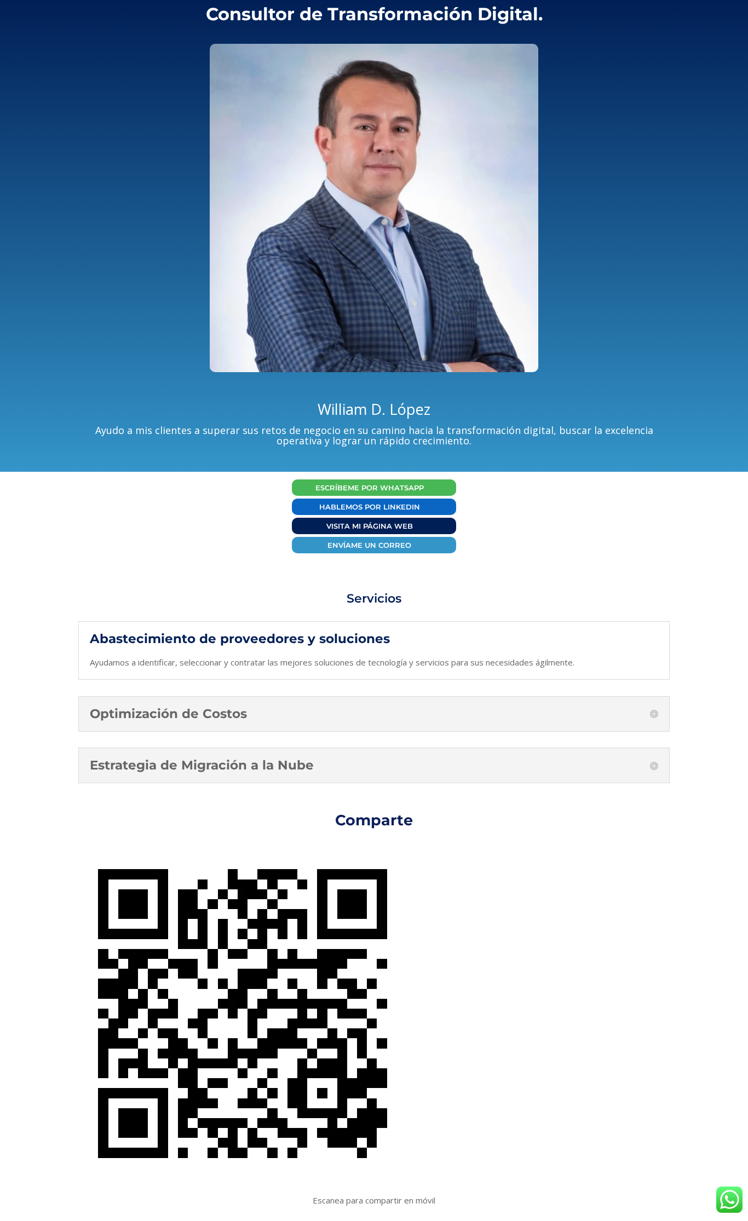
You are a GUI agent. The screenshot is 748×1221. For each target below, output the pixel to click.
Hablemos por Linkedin (369, 506)
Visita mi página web (369, 526)
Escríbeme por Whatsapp (369, 487)
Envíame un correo (369, 545)
